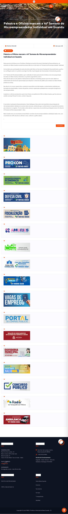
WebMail (38, 500)
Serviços (38, 493)
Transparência (39, 497)
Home (11, 19)
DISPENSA (9, 51)
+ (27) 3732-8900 (58, 7)
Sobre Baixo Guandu (41, 481)
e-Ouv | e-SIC (4, 463)
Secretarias (39, 489)
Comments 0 (60, 126)
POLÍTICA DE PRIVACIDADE (8, 481)
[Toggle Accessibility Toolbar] (64, 510)
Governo (38, 485)
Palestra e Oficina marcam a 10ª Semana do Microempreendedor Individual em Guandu (36, 19)
